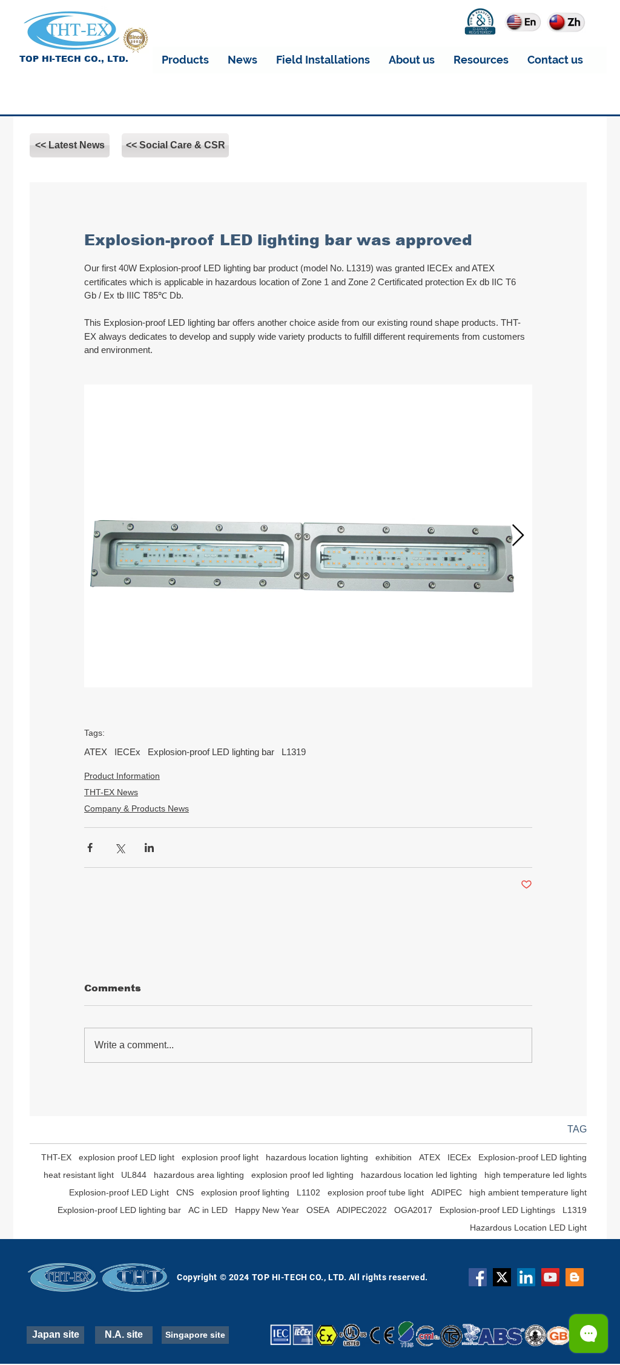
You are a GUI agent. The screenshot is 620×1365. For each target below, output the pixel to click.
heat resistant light (79, 1175)
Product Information (122, 776)
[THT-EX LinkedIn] (526, 1277)
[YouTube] (550, 1277)
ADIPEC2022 (362, 1210)
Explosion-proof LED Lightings (497, 1210)
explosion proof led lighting (302, 1175)
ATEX (95, 752)
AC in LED (208, 1210)
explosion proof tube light (376, 1192)
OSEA (317, 1210)
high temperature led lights (535, 1175)
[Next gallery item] (518, 535)
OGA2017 (413, 1210)
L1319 (294, 752)
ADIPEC (446, 1192)
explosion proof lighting (245, 1192)
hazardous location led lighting (419, 1175)
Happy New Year (267, 1210)
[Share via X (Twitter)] (119, 847)
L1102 (308, 1192)
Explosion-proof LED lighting (532, 1157)
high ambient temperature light (528, 1192)
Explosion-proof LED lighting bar (211, 752)
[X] (502, 1277)
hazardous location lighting (317, 1157)
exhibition (393, 1157)
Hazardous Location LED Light (528, 1227)
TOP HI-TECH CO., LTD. (73, 59)
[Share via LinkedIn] (149, 847)
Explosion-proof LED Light (119, 1192)
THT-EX (56, 1157)
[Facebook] (478, 1277)
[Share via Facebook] (90, 847)
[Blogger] (575, 1277)
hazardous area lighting (199, 1175)
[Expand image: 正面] (308, 536)
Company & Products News (136, 808)
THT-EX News (111, 792)
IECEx (127, 752)
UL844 (134, 1175)
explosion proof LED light (126, 1157)
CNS (185, 1192)
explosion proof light (220, 1157)
